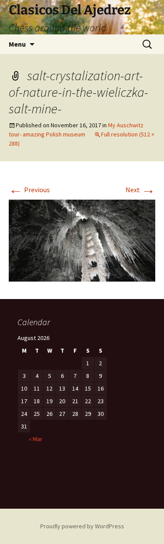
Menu (17, 44)
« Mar (35, 439)
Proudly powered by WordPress (82, 526)
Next (140, 189)
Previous (29, 189)
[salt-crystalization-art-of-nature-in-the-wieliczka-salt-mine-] (82, 239)
